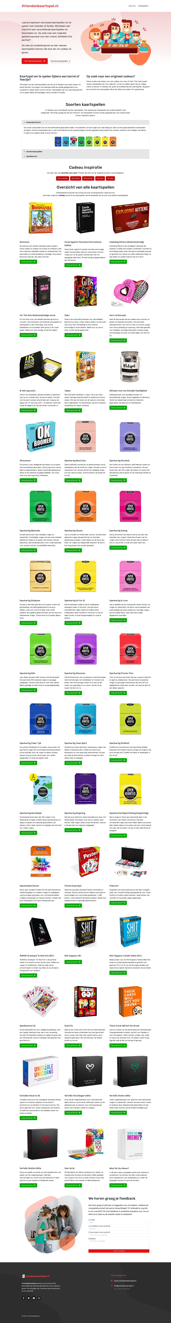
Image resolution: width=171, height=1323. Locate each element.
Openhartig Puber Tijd (30, 743)
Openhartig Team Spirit (76, 743)
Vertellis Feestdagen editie (78, 1095)
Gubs (67, 315)
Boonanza (24, 242)
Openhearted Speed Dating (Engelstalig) (128, 813)
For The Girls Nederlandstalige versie (37, 315)
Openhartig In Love (118, 600)
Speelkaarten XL (28, 1026)
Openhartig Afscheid (119, 460)
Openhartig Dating (118, 530)
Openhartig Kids (27, 673)
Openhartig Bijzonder (30, 530)
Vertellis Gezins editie (119, 1095)
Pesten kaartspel (73, 886)
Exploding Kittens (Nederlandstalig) (126, 242)
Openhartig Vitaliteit (119, 743)
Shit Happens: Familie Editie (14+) (125, 956)
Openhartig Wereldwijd (30, 813)
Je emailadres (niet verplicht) (99, 1226)
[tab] (85, 122)
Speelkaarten (31, 156)
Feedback (92, 1239)
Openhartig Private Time (121, 673)
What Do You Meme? (119, 1168)
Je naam (91, 1220)
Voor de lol (70, 1168)
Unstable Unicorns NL (30, 1095)
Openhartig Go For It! (75, 600)
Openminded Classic (29, 886)
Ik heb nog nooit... (28, 390)
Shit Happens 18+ (73, 956)
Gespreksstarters (33, 122)
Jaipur (68, 390)
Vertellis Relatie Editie (30, 1168)
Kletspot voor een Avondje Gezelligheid (128, 390)
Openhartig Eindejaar (30, 600)
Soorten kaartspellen (59, 61)
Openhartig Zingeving (75, 813)
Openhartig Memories (75, 673)
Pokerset (113, 886)
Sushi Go (69, 1026)
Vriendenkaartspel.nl (40, 6)
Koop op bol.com (27, 262)
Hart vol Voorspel (117, 315)
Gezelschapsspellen (34, 151)
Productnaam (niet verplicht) (99, 1232)
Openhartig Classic (74, 530)
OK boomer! (25, 460)
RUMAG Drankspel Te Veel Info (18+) (37, 956)
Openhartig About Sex (75, 460)
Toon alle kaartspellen (33, 61)
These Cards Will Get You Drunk (124, 1026)
